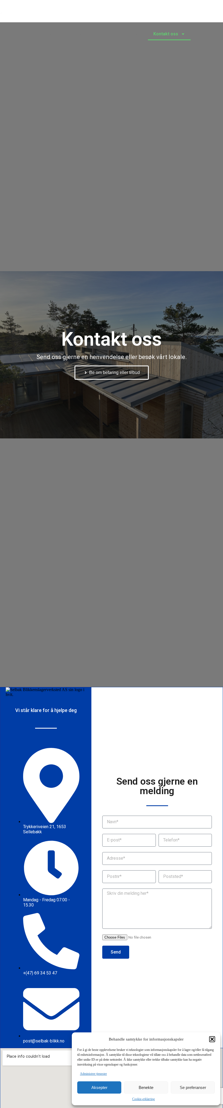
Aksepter (99, 1087)
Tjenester (48, 33)
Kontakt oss (165, 33)
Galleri (102, 33)
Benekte (146, 1087)
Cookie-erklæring (143, 1099)
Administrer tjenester (93, 1074)
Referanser (131, 33)
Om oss (77, 33)
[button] (212, 1039)
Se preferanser (193, 1087)
